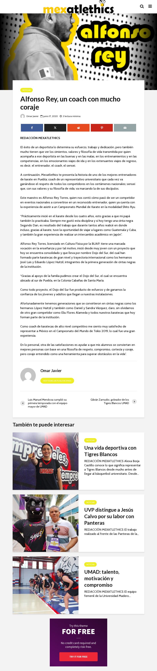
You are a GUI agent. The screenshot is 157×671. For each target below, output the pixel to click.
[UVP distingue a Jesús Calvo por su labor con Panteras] (45, 523)
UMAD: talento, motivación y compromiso (101, 578)
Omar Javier (32, 116)
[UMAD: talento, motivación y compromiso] (45, 585)
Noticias (26, 90)
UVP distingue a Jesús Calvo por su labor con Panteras (109, 516)
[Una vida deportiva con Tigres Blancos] (45, 461)
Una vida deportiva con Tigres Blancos (110, 451)
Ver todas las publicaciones (57, 381)
